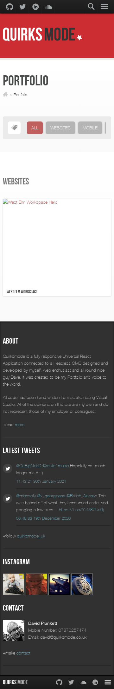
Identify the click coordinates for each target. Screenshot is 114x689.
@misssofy (26, 495)
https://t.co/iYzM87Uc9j (81, 509)
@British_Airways (81, 495)
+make (16, 652)
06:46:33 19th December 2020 (43, 518)
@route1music (55, 465)
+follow (24, 535)
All (34, 127)
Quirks (15, 682)
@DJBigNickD (28, 465)
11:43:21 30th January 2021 (41, 481)
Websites (60, 127)
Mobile (90, 127)
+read (13, 424)
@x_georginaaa (51, 495)
